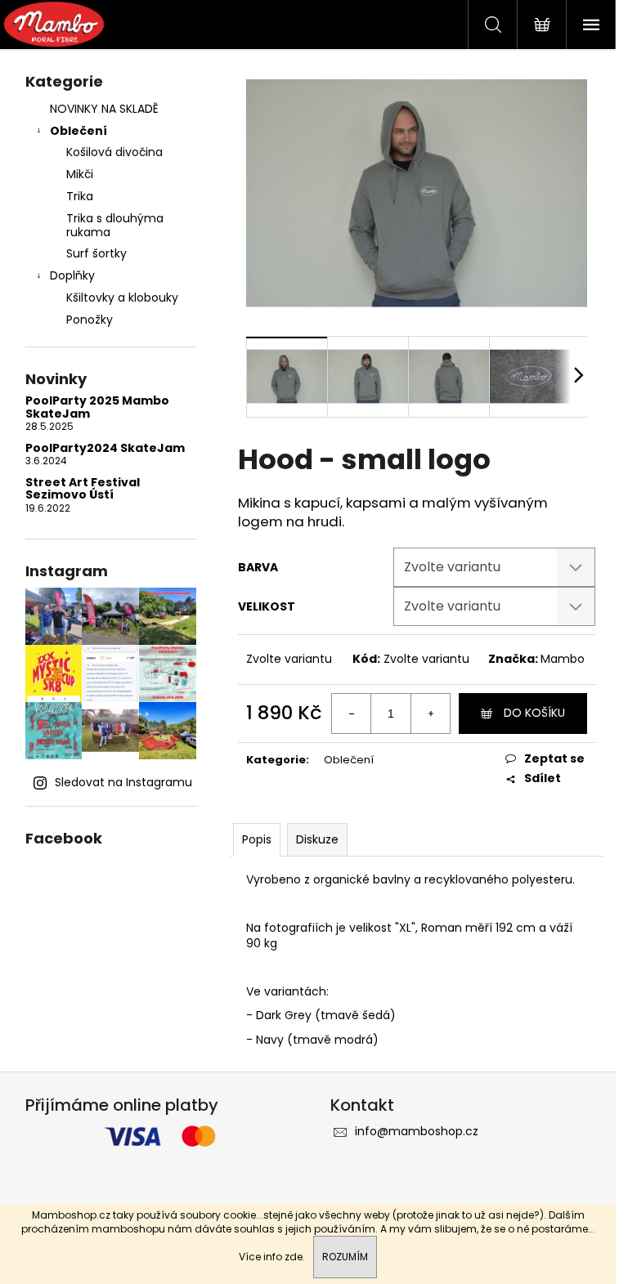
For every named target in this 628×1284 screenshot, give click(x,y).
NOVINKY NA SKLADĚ (104, 109)
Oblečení (78, 131)
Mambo (563, 659)
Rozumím (345, 1257)
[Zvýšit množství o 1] (430, 713)
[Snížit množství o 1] (351, 713)
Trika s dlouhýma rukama (115, 225)
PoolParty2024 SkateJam (105, 448)
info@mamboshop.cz (416, 1131)
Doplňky (72, 275)
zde (294, 1257)
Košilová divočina (114, 152)
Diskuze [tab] (317, 839)
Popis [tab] (256, 839)
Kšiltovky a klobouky (122, 297)
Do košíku (534, 713)
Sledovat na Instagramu (123, 782)
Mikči (79, 174)
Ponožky (89, 319)
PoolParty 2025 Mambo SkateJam (97, 407)
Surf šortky (96, 253)
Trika (79, 196)
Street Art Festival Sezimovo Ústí (82, 489)
